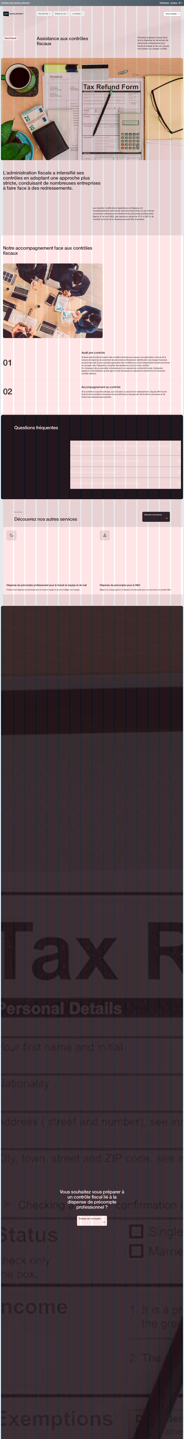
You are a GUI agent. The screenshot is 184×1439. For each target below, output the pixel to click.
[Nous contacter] (172, 14)
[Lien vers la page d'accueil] (13, 13)
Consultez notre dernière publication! (15, 3)
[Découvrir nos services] (156, 517)
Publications (164, 3)
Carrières (173, 3)
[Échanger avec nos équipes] (92, 1221)
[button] (180, 3)
